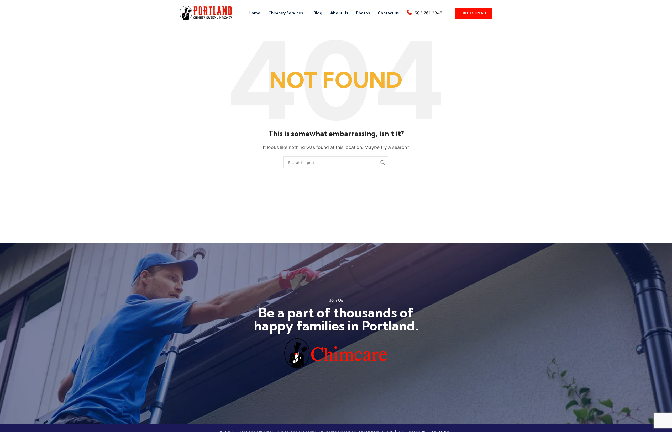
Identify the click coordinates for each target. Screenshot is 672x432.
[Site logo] (206, 12)
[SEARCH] (382, 162)
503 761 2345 (428, 12)
